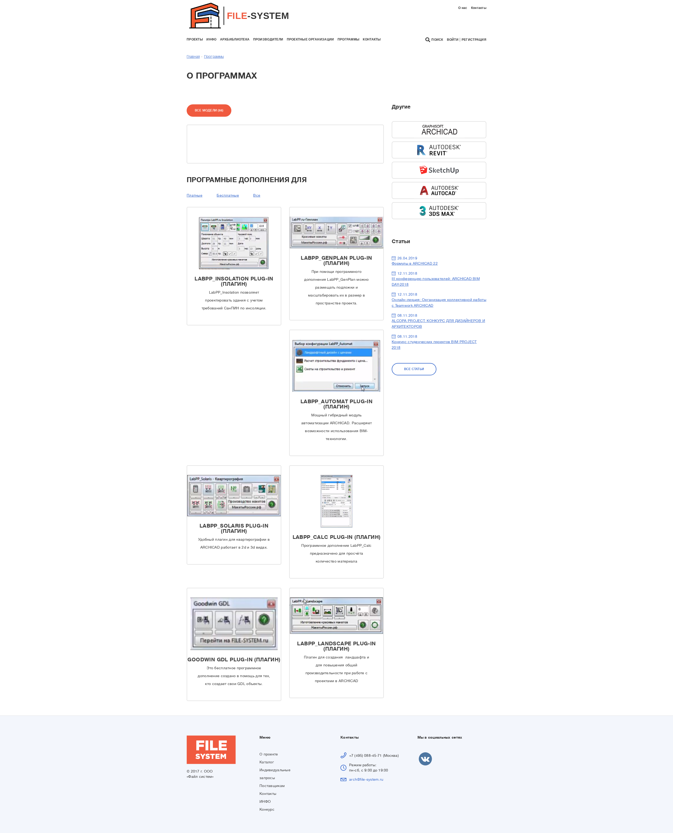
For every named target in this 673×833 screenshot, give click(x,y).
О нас (462, 8)
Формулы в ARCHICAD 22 (415, 263)
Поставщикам (272, 786)
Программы (214, 57)
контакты (372, 39)
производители (268, 39)
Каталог (266, 762)
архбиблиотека (235, 39)
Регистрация (474, 40)
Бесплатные (228, 195)
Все (256, 195)
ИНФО (265, 801)
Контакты (478, 8)
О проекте (268, 754)
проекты (195, 39)
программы (349, 39)
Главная (193, 57)
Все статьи (414, 369)
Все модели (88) (209, 110)
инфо (211, 39)
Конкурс (266, 809)
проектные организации (310, 39)
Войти (452, 40)
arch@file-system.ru (366, 779)
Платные (194, 195)
